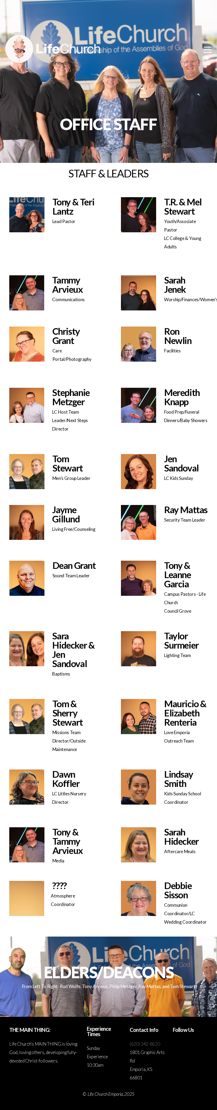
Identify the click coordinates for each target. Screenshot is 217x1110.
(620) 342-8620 (145, 1044)
